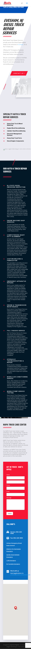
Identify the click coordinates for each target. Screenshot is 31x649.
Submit (10, 513)
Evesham (20, 44)
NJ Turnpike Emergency (13, 564)
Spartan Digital (14, 645)
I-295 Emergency (11, 560)
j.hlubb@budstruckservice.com (20, 575)
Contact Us (18, 73)
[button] (16, 607)
